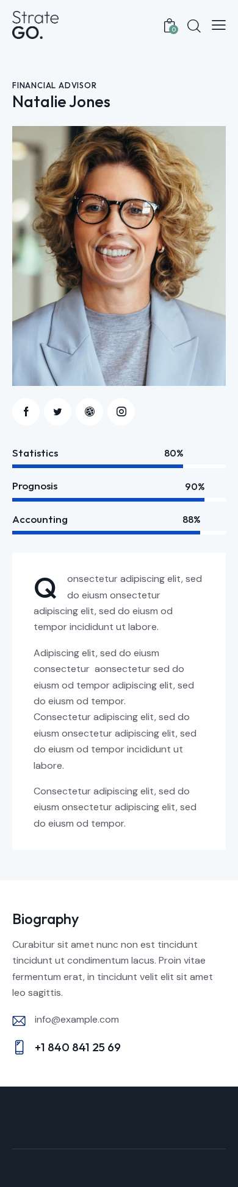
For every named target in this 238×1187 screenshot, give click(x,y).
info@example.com (77, 1019)
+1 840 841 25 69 (78, 1047)
